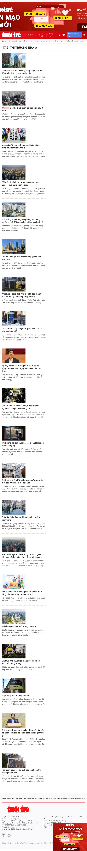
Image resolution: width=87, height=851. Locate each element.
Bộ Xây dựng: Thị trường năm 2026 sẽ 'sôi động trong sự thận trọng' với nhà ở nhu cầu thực (21, 368)
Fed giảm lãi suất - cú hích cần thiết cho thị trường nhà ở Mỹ (21, 771)
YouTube (34, 35)
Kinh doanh (44, 41)
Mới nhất (7, 41)
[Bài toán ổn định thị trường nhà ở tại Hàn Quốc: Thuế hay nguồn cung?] (13, 172)
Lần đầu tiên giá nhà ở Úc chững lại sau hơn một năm (21, 258)
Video (20, 41)
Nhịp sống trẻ (68, 41)
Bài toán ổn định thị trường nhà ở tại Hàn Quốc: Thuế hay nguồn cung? (20, 183)
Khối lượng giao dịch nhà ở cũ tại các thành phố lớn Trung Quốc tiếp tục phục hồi (21, 295)
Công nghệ (52, 41)
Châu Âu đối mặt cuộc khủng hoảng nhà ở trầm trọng (21, 518)
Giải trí (82, 41)
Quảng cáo (51, 35)
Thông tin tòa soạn (8, 827)
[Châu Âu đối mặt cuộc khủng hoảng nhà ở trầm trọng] (13, 507)
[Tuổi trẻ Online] (18, 809)
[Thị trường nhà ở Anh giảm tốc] (13, 685)
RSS (45, 827)
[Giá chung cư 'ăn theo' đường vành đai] (13, 616)
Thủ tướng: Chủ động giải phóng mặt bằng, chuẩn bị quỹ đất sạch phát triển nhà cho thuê (22, 220)
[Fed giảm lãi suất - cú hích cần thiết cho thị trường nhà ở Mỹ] (13, 760)
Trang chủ (5, 798)
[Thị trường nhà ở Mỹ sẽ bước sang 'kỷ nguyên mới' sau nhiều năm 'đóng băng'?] (13, 470)
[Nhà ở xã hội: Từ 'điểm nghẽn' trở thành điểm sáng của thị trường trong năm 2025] (13, 581)
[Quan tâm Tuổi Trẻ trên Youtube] (3, 835)
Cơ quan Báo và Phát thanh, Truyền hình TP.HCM (17, 829)
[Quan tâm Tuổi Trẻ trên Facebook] (9, 835)
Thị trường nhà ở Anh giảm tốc (15, 695)
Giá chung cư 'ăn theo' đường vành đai (19, 626)
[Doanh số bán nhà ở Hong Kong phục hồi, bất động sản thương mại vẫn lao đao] (13, 60)
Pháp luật (37, 41)
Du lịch (61, 41)
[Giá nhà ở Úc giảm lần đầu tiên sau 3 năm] (13, 98)
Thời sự (25, 41)
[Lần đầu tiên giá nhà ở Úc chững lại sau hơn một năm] (13, 246)
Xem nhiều (14, 41)
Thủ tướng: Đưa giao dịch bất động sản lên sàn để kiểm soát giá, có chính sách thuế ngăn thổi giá (23, 733)
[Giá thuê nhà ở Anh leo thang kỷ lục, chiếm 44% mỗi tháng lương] (13, 651)
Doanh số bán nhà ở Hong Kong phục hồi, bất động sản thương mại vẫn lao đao (22, 72)
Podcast (26, 35)
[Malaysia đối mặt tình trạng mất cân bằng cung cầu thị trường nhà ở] (13, 135)
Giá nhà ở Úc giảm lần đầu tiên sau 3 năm (22, 109)
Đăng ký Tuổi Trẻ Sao (73, 35)
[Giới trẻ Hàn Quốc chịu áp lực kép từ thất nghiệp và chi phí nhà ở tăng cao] (13, 395)
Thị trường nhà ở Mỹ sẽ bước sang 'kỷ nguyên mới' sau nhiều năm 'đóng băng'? (22, 481)
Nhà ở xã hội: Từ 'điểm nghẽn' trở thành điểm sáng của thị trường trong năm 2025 (22, 593)
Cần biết (42, 35)
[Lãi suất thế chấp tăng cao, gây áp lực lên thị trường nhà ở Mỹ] (13, 318)
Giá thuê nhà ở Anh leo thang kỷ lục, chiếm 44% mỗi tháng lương (21, 662)
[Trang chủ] (3, 41)
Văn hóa (76, 41)
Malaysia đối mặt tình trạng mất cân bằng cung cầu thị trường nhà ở (21, 146)
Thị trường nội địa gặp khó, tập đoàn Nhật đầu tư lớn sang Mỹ (23, 444)
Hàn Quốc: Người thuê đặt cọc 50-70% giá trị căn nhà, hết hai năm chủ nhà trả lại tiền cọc (22, 555)
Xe (57, 41)
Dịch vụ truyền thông (50, 825)
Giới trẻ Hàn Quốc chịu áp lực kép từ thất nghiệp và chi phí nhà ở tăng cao (20, 407)
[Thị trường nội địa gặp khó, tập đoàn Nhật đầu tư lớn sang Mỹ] (13, 433)
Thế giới (30, 41)
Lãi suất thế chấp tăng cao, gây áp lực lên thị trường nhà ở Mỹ (22, 330)
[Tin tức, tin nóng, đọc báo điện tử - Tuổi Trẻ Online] (11, 35)
